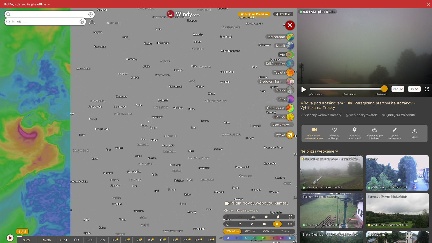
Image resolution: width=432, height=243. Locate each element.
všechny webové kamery (322, 115)
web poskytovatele (363, 115)
